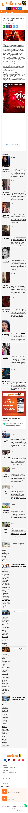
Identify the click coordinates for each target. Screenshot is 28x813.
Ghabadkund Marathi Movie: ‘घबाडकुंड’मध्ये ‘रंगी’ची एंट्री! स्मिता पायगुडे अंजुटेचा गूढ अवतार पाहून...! (6, 382)
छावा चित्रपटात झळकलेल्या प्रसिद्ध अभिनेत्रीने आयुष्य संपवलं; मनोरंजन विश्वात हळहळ (5, 193)
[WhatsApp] (4, 26)
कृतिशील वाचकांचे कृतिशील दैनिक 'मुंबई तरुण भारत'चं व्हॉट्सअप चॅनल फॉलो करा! (14, 424)
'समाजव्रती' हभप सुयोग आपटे (18, 544)
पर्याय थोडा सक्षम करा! (5, 492)
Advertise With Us (8, 781)
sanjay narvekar (9, 147)
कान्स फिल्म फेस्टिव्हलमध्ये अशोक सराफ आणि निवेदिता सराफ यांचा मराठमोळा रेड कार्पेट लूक (6, 358)
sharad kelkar (15, 144)
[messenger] (16, 8)
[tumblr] (18, 8)
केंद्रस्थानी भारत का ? (18, 612)
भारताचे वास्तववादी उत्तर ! (5, 441)
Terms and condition (9, 767)
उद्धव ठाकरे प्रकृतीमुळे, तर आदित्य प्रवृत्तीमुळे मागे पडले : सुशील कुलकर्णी (18, 565)
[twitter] (9, 8)
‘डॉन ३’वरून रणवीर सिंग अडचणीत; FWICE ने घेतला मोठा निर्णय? (6, 310)
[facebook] (7, 8)
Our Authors (6, 778)
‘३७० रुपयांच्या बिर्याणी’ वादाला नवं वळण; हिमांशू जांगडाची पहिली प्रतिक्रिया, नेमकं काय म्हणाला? (5, 216)
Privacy (5, 765)
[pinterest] (12, 8)
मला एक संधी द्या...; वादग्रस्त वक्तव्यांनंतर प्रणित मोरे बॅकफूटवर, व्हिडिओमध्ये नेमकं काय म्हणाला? (5, 239)
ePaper (11, 12)
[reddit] (21, 8)
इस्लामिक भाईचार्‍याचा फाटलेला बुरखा (6, 531)
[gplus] (14, 8)
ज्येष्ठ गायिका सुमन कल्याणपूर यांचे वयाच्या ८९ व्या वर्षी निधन (5, 262)
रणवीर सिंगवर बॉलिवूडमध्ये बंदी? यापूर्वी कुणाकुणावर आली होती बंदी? (5, 286)
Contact (5, 783)
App (7, 12)
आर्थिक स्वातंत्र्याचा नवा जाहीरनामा (5, 511)
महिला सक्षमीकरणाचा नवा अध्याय (5, 476)
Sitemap (5, 770)
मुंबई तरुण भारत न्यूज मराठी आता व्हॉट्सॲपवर (11, 419)
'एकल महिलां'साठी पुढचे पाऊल (18, 649)
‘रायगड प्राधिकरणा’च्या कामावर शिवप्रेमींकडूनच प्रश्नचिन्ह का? (18, 698)
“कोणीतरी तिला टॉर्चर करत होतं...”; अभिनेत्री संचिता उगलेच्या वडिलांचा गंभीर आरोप (6, 170)
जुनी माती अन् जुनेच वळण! (6, 458)
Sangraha (24, 810)
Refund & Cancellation (9, 772)
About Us (5, 776)
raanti (6, 144)
